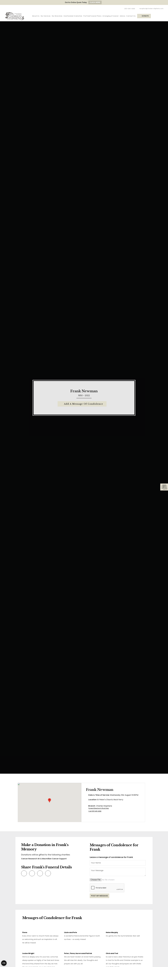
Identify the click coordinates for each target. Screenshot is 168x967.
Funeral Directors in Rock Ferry (98, 808)
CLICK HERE (95, 2)
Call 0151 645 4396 (94, 811)
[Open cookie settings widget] (4, 963)
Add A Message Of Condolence (83, 404)
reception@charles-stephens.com (151, 9)
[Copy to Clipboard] (48, 873)
